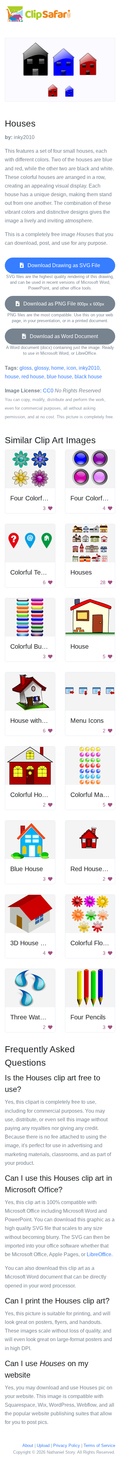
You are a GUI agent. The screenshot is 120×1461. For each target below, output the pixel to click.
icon (71, 368)
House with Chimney (39, 720)
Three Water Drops (37, 1017)
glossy (41, 368)
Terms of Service (99, 1445)
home (57, 368)
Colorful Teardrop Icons (43, 572)
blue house (59, 376)
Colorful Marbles (93, 794)
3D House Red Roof (38, 943)
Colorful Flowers (93, 943)
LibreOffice (99, 1254)
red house (32, 376)
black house (88, 376)
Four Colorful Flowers (40, 498)
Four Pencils (88, 1017)
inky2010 (89, 368)
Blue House (26, 868)
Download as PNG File (62, 303)
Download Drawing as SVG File (62, 265)
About (27, 1445)
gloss (26, 368)
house (12, 376)
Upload (43, 1445)
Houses (81, 572)
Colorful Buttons (33, 646)
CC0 (48, 390)
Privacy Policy (66, 1445)
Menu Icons (87, 720)
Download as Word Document (62, 336)
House (79, 646)
